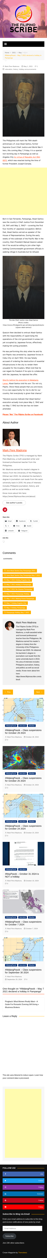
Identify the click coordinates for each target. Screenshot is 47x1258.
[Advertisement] (23, 191)
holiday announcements (27, 69)
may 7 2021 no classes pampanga (19, 589)
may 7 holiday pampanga (16, 608)
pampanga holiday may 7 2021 (18, 612)
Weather (32, 726)
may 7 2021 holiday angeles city (18, 580)
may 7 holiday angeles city (16, 603)
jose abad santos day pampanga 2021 (21, 571)
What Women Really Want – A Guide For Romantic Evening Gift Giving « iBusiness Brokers (22, 1004)
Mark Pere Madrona (12, 66)
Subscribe (9, 1236)
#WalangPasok (11, 726)
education (8, 69)
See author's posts (14, 503)
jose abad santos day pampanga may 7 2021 (23, 575)
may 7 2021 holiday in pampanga (19, 584)
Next (38, 692)
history (15, 69)
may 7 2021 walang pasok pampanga (20, 598)
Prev (9, 692)
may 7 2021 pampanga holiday (18, 594)
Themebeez (22, 1253)
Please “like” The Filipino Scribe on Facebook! (23, 414)
